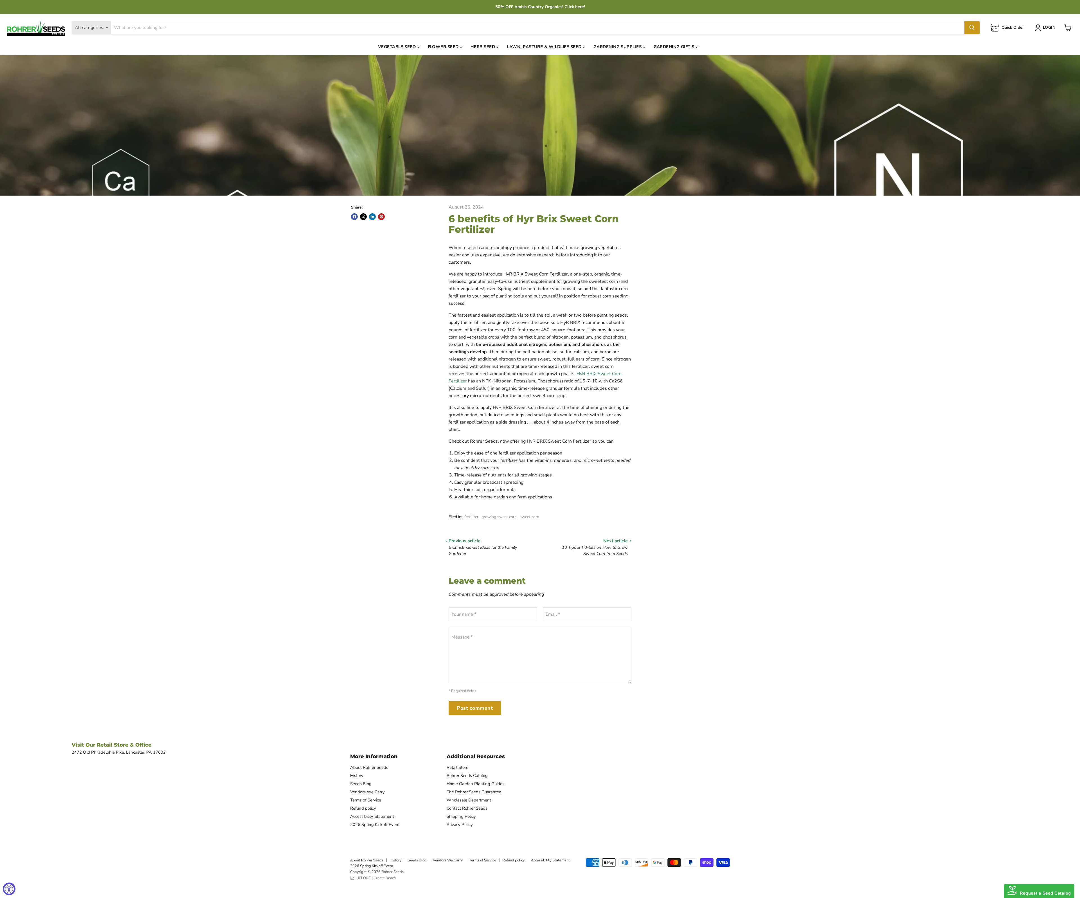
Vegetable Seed (397, 47)
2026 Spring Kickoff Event (375, 824)
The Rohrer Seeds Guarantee (474, 792)
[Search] (972, 27)
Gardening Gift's (675, 47)
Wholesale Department (469, 800)
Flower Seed (444, 47)
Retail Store (457, 767)
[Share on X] (363, 216)
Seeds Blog (361, 784)
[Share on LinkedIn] (372, 216)
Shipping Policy (461, 816)
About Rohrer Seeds (369, 767)
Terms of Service (365, 800)
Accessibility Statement (372, 816)
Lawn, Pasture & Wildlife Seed (545, 47)
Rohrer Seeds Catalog (467, 775)
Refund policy (363, 808)
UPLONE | (375, 878)
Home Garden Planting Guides (475, 784)
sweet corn (529, 516)
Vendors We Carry (367, 792)
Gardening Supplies (618, 47)
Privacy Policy (460, 824)
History (356, 775)
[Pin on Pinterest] (381, 216)
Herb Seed (483, 47)
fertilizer (471, 516)
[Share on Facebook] (354, 216)
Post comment (475, 708)
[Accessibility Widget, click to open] (9, 889)
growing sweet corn (499, 516)
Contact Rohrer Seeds (467, 808)
